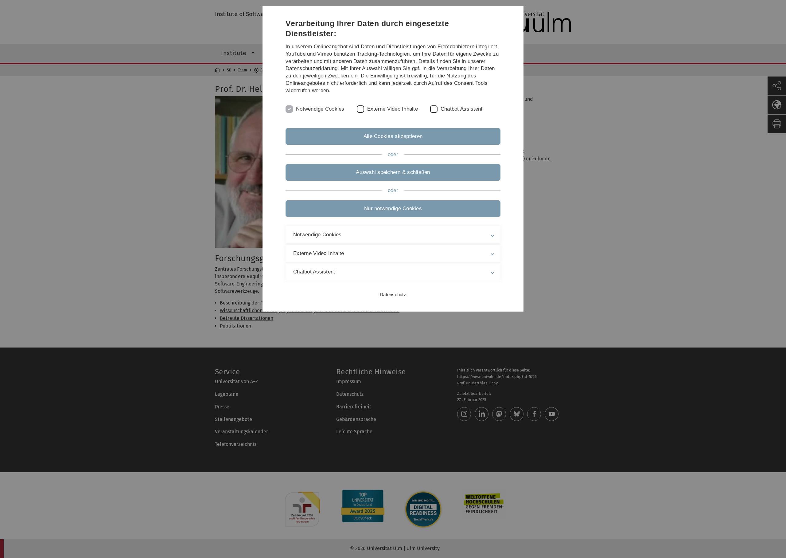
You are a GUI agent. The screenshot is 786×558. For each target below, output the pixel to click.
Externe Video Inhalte (392, 109)
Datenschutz (393, 294)
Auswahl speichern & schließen (393, 172)
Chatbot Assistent (461, 109)
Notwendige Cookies (320, 109)
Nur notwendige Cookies (393, 208)
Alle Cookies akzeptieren (393, 136)
